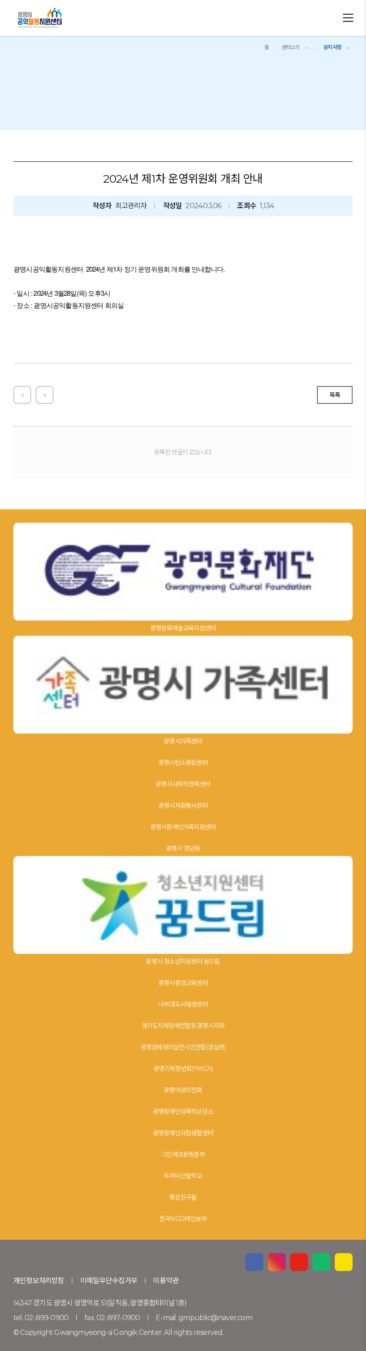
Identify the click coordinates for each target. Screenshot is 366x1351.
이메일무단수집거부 (108, 1280)
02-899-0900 (46, 1317)
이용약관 (166, 1280)
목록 (334, 395)
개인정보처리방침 (38, 1280)
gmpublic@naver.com (215, 1317)
